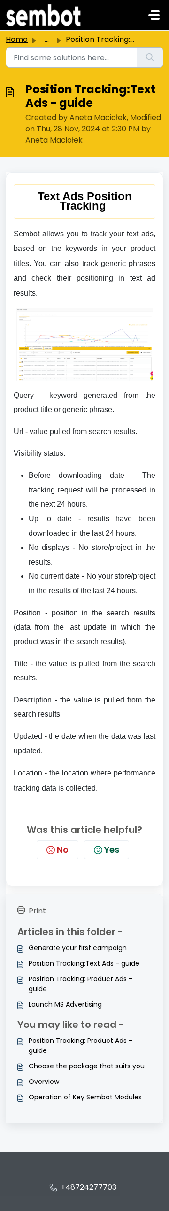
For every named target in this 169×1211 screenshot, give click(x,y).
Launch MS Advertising (65, 1004)
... (47, 39)
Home (17, 39)
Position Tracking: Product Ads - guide (80, 983)
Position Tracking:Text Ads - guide (84, 963)
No (63, 850)
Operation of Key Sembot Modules (85, 1097)
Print (37, 910)
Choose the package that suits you (87, 1066)
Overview (44, 1081)
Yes (111, 850)
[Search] (150, 57)
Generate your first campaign (78, 948)
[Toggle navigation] (154, 15)
